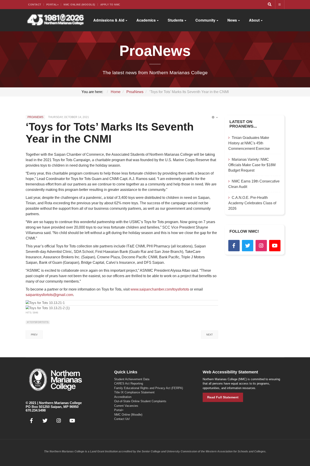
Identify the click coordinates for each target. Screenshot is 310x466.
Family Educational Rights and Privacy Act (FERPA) (148, 388)
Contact (34, 4)
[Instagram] (261, 245)
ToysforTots (38, 322)
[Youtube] (274, 245)
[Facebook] (234, 245)
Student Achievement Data (131, 379)
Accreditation (122, 397)
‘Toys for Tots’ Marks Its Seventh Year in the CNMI (110, 133)
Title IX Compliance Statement (134, 392)
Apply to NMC (110, 4)
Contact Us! (122, 419)
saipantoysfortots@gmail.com (49, 295)
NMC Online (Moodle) (79, 4)
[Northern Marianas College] (55, 20)
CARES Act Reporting (128, 383)
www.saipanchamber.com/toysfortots (159, 289)
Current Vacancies (126, 405)
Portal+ (52, 4)
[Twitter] (247, 245)
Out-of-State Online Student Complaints (140, 401)
